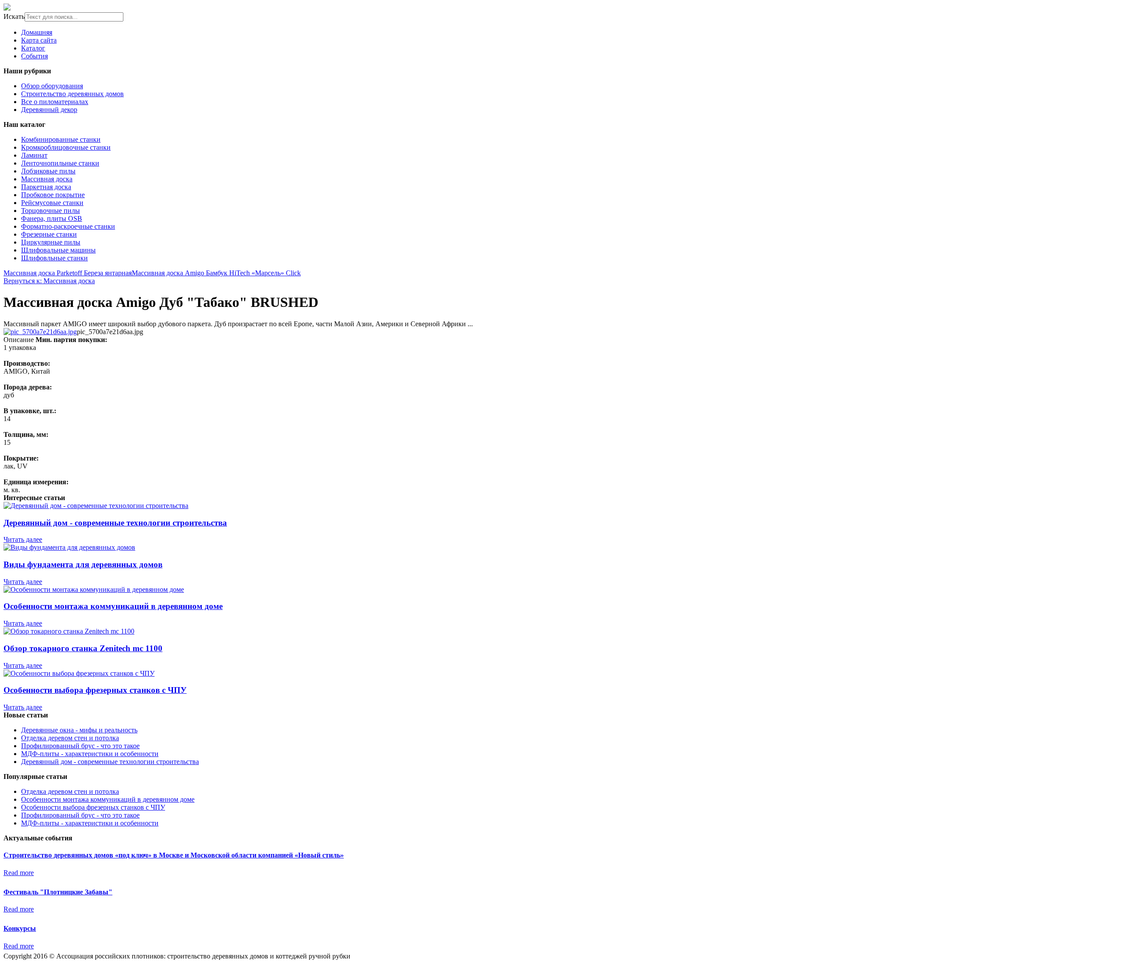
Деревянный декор (49, 109)
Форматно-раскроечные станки (68, 226)
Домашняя (36, 32)
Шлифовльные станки (54, 258)
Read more (19, 872)
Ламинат (34, 155)
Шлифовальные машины (58, 250)
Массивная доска (46, 179)
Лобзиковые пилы (48, 171)
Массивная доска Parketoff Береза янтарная (68, 273)
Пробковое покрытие (53, 194)
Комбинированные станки (61, 139)
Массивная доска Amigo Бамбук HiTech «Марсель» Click (216, 273)
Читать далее (23, 539)
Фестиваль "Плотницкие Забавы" (58, 892)
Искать (14, 16)
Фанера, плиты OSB (51, 218)
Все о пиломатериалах (54, 101)
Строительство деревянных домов (72, 93)
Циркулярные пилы (50, 242)
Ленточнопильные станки (60, 163)
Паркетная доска (46, 187)
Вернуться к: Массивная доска (49, 281)
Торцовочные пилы (50, 210)
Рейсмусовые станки (52, 202)
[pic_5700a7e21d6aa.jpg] (40, 331)
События (34, 56)
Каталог (33, 48)
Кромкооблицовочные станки (66, 147)
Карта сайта (39, 40)
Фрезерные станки (49, 234)
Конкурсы (20, 928)
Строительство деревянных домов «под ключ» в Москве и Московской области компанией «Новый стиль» (174, 855)
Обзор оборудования (52, 86)
